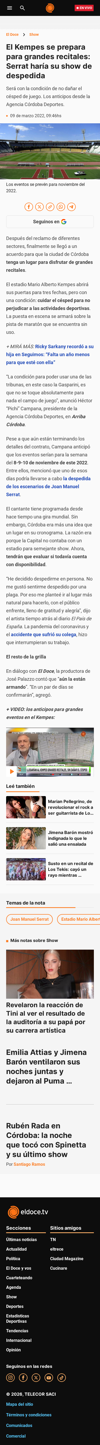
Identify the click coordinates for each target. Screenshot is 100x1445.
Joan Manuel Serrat (29, 919)
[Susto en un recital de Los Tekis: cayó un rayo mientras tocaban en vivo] (26, 869)
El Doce (12, 34)
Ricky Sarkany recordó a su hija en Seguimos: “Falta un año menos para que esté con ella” (50, 354)
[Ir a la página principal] (50, 8)
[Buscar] (22, 8)
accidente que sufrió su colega (43, 634)
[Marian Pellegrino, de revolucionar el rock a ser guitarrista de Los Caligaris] (26, 807)
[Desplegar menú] (9, 8)
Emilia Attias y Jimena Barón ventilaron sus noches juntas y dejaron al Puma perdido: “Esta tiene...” (47, 1071)
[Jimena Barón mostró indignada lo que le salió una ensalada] (26, 838)
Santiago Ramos (29, 1164)
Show (34, 34)
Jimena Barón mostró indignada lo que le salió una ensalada (71, 838)
